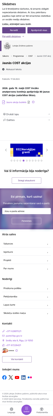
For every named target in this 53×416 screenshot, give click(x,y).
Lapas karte (9, 304)
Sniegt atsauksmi (26, 180)
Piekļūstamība (10, 296)
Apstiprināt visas (39, 30)
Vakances (8, 243)
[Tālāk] (47, 150)
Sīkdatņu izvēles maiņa (15, 313)
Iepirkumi (8, 252)
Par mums (9, 268)
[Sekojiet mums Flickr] (30, 377)
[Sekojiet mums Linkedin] (23, 377)
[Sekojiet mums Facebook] (4, 377)
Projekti (7, 260)
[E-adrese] (8, 350)
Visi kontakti (17, 359)
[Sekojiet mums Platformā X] (11, 377)
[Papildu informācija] (33, 102)
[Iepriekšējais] (6, 150)
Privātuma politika (12, 288)
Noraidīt (14, 30)
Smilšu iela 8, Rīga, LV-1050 (19, 340)
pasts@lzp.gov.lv (14, 335)
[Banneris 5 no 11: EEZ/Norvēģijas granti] (26, 150)
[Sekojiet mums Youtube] (17, 377)
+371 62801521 (13, 331)
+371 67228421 (13, 345)
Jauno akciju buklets (16, 102)
